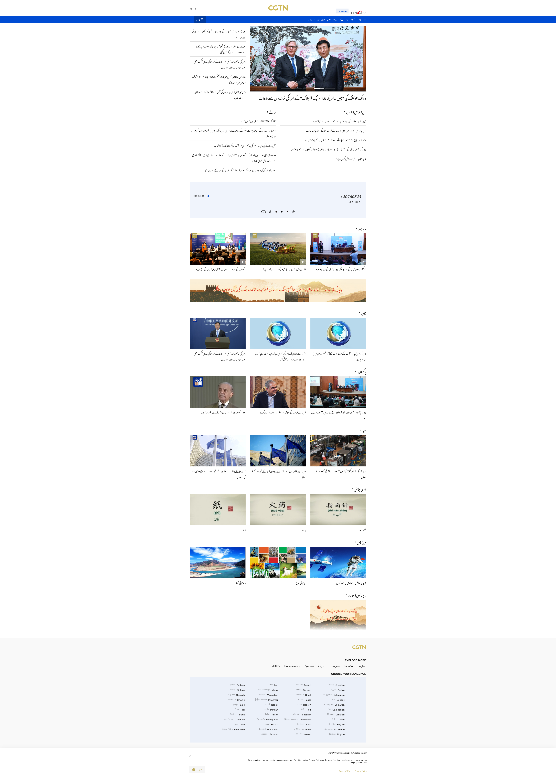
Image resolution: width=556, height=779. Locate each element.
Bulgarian (334, 704)
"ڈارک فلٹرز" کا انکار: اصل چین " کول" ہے (258, 121)
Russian (269, 734)
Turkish (237, 714)
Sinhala (237, 690)
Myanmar (266, 699)
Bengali (338, 699)
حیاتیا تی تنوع (301, 582)
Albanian (337, 685)
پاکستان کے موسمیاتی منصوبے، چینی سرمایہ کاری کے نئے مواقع (221, 269)
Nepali (271, 704)
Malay (268, 690)
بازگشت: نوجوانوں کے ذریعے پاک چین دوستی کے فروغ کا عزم (341, 269)
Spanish (236, 694)
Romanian (268, 729)
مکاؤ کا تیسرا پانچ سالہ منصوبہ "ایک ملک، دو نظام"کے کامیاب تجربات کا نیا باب (335, 139)
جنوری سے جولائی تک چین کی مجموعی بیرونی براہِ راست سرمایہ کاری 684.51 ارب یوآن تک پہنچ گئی (280, 356)
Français (335, 666)
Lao (273, 685)
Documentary (292, 666)
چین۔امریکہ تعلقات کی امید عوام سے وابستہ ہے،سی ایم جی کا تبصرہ (339, 121)
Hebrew (304, 704)
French (303, 685)
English (362, 666)
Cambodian (337, 709)
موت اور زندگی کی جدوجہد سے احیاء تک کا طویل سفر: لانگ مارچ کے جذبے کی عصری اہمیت (239, 170)
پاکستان (362, 371)
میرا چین (361, 541)
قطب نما (362, 529)
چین (363, 312)
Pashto (271, 724)
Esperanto (334, 729)
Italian (304, 724)
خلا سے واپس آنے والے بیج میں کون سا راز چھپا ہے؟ (284, 269)
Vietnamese (233, 729)
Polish (271, 714)
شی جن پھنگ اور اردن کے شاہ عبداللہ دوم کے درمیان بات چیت (322, 97)
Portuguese (267, 719)
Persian (270, 709)
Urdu (240, 724)
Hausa (304, 699)
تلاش (198, 19)
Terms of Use (344, 771)
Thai (240, 709)
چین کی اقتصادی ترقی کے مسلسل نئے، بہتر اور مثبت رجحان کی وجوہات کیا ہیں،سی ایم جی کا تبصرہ (328, 149)
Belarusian (333, 694)
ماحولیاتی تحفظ (240, 582)
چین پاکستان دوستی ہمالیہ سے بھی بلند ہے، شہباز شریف (223, 412)
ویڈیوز (362, 228)
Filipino (337, 734)
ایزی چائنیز (360, 489)
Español (348, 666)
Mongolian (268, 694)
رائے (272, 112)
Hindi (306, 709)
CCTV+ (276, 666)
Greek (303, 694)
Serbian (237, 685)
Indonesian (297, 719)
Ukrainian (234, 719)
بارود (304, 529)
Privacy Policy (361, 771)
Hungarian (302, 714)
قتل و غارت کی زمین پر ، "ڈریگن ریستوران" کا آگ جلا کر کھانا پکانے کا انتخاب (245, 145)
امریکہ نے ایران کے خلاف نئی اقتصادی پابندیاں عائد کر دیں (282, 412)
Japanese (302, 729)
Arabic (338, 690)
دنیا (364, 430)
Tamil (239, 704)
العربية (321, 666)
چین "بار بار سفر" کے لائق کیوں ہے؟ (351, 158)
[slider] (208, 196)
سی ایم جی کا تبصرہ (356, 112)
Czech (338, 719)
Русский (309, 666)
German (303, 690)
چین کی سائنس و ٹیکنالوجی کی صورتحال (351, 582)
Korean (303, 734)
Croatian (336, 714)
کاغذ (244, 529)
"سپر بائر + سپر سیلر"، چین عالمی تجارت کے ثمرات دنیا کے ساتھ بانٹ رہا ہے (336, 130)
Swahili (236, 699)
